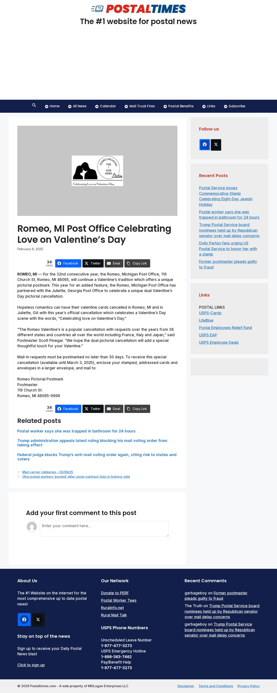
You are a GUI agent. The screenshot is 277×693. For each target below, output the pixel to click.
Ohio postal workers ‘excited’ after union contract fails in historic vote (76, 476)
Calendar (108, 106)
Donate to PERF (115, 593)
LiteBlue (206, 320)
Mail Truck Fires (142, 106)
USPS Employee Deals (219, 342)
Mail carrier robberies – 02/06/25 (47, 472)
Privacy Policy (248, 686)
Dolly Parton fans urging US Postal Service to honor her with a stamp (228, 248)
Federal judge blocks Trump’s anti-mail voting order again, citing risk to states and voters (97, 456)
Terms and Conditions (215, 686)
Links (211, 106)
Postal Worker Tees (119, 600)
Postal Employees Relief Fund (225, 328)
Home (55, 106)
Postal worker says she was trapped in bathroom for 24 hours (76, 431)
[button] (34, 106)
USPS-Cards (210, 313)
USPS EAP (208, 335)
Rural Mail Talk (114, 615)
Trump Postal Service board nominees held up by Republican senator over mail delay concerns (229, 230)
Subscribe (237, 106)
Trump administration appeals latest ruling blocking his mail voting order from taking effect (92, 442)
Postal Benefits (181, 106)
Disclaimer (185, 686)
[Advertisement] (138, 67)
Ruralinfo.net (112, 608)
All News (80, 106)
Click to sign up (31, 665)
